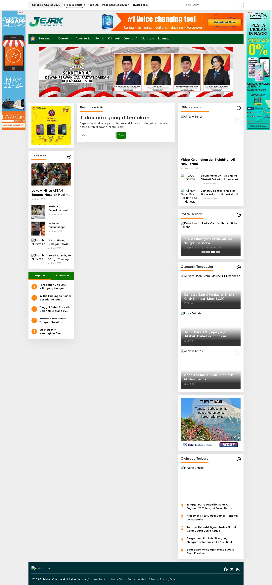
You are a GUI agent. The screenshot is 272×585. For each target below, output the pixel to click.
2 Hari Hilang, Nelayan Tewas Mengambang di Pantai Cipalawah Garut (59, 242)
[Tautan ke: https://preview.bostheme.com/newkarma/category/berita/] (69, 156)
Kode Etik (117, 579)
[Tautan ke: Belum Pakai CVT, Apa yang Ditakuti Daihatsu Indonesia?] (189, 177)
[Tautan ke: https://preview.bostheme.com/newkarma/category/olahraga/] (238, 459)
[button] (240, 5)
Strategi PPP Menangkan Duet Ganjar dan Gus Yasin (53, 331)
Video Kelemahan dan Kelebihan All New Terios (208, 162)
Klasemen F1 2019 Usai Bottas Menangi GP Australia (212, 517)
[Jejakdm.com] (58, 22)
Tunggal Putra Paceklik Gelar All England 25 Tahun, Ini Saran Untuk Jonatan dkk (54, 308)
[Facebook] (225, 569)
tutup (21, 12)
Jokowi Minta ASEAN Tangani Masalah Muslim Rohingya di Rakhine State (49, 192)
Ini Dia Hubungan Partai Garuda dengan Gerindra (55, 297)
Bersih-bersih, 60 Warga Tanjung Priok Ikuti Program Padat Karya (59, 257)
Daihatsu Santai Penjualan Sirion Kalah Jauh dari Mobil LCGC (219, 192)
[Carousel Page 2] (208, 252)
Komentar (62, 275)
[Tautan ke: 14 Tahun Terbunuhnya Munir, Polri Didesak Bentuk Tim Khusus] (38, 228)
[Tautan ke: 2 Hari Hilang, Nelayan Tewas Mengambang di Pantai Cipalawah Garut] (38, 242)
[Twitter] (231, 569)
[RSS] (238, 569)
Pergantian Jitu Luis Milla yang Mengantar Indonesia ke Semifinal (54, 286)
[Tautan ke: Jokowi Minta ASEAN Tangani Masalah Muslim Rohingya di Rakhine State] (51, 174)
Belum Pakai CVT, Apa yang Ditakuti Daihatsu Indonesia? (219, 177)
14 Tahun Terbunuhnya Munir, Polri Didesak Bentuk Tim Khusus (58, 225)
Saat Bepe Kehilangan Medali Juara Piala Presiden (211, 551)
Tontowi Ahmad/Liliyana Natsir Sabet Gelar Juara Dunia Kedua (211, 528)
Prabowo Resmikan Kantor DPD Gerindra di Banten (59, 208)
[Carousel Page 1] (203, 252)
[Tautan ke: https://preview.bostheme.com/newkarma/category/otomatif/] (238, 108)
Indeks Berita (98, 579)
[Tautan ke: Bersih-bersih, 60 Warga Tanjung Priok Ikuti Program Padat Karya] (38, 257)
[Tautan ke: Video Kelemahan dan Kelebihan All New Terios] (211, 135)
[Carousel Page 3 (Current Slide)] (213, 252)
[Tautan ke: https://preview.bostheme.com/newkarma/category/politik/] (238, 214)
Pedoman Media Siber (141, 579)
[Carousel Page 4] (218, 252)
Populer (40, 275)
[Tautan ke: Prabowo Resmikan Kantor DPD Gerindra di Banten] (38, 211)
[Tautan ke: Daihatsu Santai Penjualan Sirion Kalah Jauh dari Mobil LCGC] (189, 196)
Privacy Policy (168, 579)
